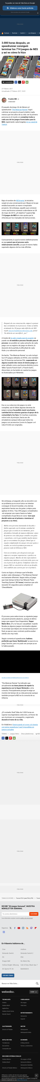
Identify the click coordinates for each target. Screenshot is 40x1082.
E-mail (27, 82)
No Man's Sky (25, 961)
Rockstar (14, 33)
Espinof (23, 1019)
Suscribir (33, 914)
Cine (3, 949)
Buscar (37, 983)
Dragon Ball (6, 961)
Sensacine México (26, 1062)
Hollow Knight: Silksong (10, 965)
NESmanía (20, 201)
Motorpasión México (26, 1068)
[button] (13, 99)
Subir (32, 992)
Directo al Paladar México (9, 1068)
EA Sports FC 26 (7, 969)
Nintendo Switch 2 (27, 953)
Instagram (23, 927)
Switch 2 (22, 33)
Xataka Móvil (6, 1005)
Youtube (19, 927)
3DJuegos (24, 1002)
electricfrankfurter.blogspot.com (20, 330)
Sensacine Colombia (27, 1065)
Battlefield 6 (25, 969)
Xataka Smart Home (8, 1011)
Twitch (31, 927)
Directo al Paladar (7, 1029)
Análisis (23, 949)
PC (3, 957)
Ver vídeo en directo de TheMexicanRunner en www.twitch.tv (15, 677)
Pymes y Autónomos (27, 1046)
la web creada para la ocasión (22, 338)
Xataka (4, 1002)
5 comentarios (8, 82)
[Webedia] (8, 993)
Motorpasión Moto (26, 1032)
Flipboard (23, 82)
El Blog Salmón (25, 1043)
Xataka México (6, 1059)
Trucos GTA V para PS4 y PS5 (24, 898)
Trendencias (6, 1043)
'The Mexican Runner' (20, 110)
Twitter (19, 82)
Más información (22, 1080)
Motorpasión (24, 1029)
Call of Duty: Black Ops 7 (29, 965)
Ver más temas (8, 975)
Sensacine (24, 1016)
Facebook (15, 82)
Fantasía (6, 33)
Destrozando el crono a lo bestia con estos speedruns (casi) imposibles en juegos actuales (20, 727)
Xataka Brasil (6, 1062)
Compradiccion (6, 1048)
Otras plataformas (27, 734)
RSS (27, 927)
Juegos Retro (14, 734)
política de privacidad (26, 918)
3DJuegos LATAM (26, 1059)
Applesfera (5, 1008)
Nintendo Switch (8, 953)
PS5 (22, 957)
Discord (3, 931)
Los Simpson (32, 33)
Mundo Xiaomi (6, 1014)
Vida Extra (23, 1005)
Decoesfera (5, 1046)
